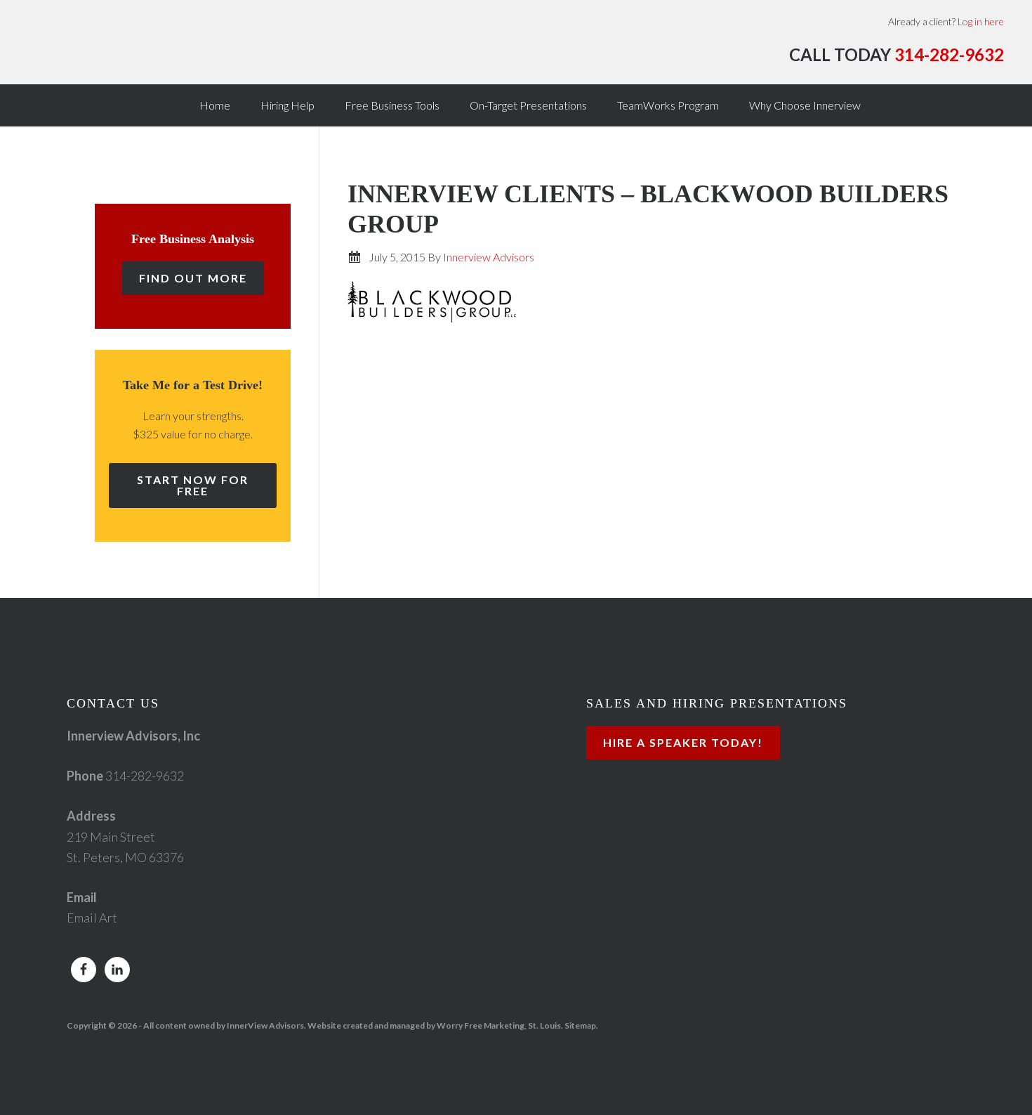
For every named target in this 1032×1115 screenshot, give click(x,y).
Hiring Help (287, 105)
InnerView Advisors (168, 49)
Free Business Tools (392, 105)
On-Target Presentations (528, 105)
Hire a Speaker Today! (683, 742)
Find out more (193, 278)
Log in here (981, 21)
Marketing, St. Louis (522, 1025)
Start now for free (193, 485)
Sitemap (580, 1025)
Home (214, 105)
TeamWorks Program (668, 105)
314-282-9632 (949, 54)
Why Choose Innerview (805, 105)
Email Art (92, 917)
